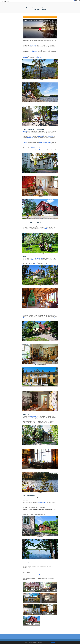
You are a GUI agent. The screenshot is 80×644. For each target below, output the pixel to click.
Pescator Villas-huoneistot (49, 590)
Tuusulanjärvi (31, 613)
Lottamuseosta (33, 224)
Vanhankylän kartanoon (42, 502)
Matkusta (30, 1)
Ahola (31, 602)
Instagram (40, 637)
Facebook (36, 637)
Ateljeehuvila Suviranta (49, 613)
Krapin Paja (34, 574)
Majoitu (26, 1)
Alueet (12, 1)
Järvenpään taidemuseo (35, 510)
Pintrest (42, 637)
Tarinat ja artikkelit (37, 1)
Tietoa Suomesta (17, 1)
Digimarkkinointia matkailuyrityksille (47, 1)
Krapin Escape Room (40, 574)
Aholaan (24, 317)
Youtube (44, 637)
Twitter (38, 637)
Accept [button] (53, 642)
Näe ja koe (22, 1)
